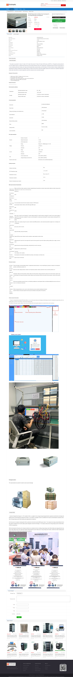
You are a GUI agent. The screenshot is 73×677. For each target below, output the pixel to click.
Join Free (24, 670)
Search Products (25, 667)
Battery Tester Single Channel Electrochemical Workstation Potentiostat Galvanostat (60, 636)
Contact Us (46, 667)
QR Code (56, 0)
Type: (10, 41)
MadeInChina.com (11, 11)
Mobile (60, 0)
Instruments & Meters (18, 11)
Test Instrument (25, 11)
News (21, 9)
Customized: (11, 45)
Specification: (11, 54)
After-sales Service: (12, 38)
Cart (52, 0)
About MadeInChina (47, 665)
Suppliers (42, 3)
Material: (10, 46)
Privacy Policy (37, 667)
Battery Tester (31, 11)
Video (24, 9)
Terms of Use (36, 665)
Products (46, 3)
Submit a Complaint (37, 670)
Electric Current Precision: (13, 50)
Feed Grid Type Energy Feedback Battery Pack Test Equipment (36, 636)
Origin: (10, 55)
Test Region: (11, 42)
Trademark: (10, 51)
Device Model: (11, 47)
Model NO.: (10, 37)
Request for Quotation (26, 665)
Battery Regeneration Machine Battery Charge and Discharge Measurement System (48, 636)
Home (7, 9)
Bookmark (64, 0)
